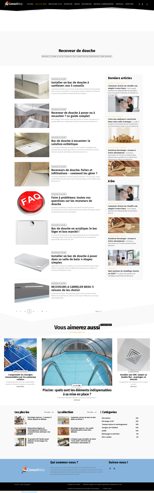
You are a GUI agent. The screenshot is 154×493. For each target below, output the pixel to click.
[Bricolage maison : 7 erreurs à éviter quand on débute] (20, 420)
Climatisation (133, 371)
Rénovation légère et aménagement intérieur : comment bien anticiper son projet (39, 431)
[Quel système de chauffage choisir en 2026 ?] (123, 258)
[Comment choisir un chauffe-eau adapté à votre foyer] (123, 104)
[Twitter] (142, 4)
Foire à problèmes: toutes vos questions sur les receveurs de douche (71, 201)
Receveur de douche (59, 79)
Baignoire (45, 56)
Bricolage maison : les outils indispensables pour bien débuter (82, 430)
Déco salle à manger (115, 116)
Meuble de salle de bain (73, 56)
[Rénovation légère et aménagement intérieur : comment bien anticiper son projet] (20, 431)
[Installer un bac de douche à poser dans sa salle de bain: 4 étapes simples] (32, 262)
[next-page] (46, 311)
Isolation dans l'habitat (117, 147)
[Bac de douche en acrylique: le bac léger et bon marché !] (32, 232)
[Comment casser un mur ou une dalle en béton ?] (63, 420)
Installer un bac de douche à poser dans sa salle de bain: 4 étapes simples (74, 259)
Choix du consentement (29, 492)
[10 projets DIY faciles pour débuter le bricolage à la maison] (20, 442)
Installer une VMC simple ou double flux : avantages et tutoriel (133, 377)
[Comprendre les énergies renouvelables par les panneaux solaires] (20, 354)
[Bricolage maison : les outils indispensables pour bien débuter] (63, 431)
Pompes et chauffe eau (116, 83)
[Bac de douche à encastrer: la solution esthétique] (32, 145)
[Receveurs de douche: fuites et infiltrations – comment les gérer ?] (32, 174)
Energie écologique (20, 371)
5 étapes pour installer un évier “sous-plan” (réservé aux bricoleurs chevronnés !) (83, 441)
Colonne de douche (57, 56)
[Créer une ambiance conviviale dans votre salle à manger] (123, 135)
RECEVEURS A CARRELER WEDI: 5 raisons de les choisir (72, 288)
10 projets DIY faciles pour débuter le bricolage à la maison (38, 441)
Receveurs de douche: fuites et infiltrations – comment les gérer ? (74, 171)
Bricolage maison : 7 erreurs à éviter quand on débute (39, 418)
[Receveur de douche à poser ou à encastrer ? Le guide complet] (32, 116)
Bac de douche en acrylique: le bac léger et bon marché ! (74, 230)
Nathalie (77, 400)
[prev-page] (16, 311)
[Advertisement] (77, 28)
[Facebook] (139, 4)
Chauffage (111, 268)
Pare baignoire (106, 56)
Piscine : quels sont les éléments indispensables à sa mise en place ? (77, 392)
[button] (147, 4)
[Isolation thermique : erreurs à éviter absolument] (123, 168)
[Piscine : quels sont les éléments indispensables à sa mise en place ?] (77, 362)
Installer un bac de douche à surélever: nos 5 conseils (70, 84)
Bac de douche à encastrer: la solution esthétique (70, 142)
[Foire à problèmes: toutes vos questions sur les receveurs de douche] (32, 203)
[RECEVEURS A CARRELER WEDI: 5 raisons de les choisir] (32, 291)
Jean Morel (20, 386)
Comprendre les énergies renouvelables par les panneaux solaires (20, 377)
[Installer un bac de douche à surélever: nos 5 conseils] (32, 86)
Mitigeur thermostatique (91, 56)
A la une (77, 386)
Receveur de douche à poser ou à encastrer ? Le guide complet (73, 114)
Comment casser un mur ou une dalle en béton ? (83, 418)
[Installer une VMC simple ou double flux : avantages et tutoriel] (133, 354)
